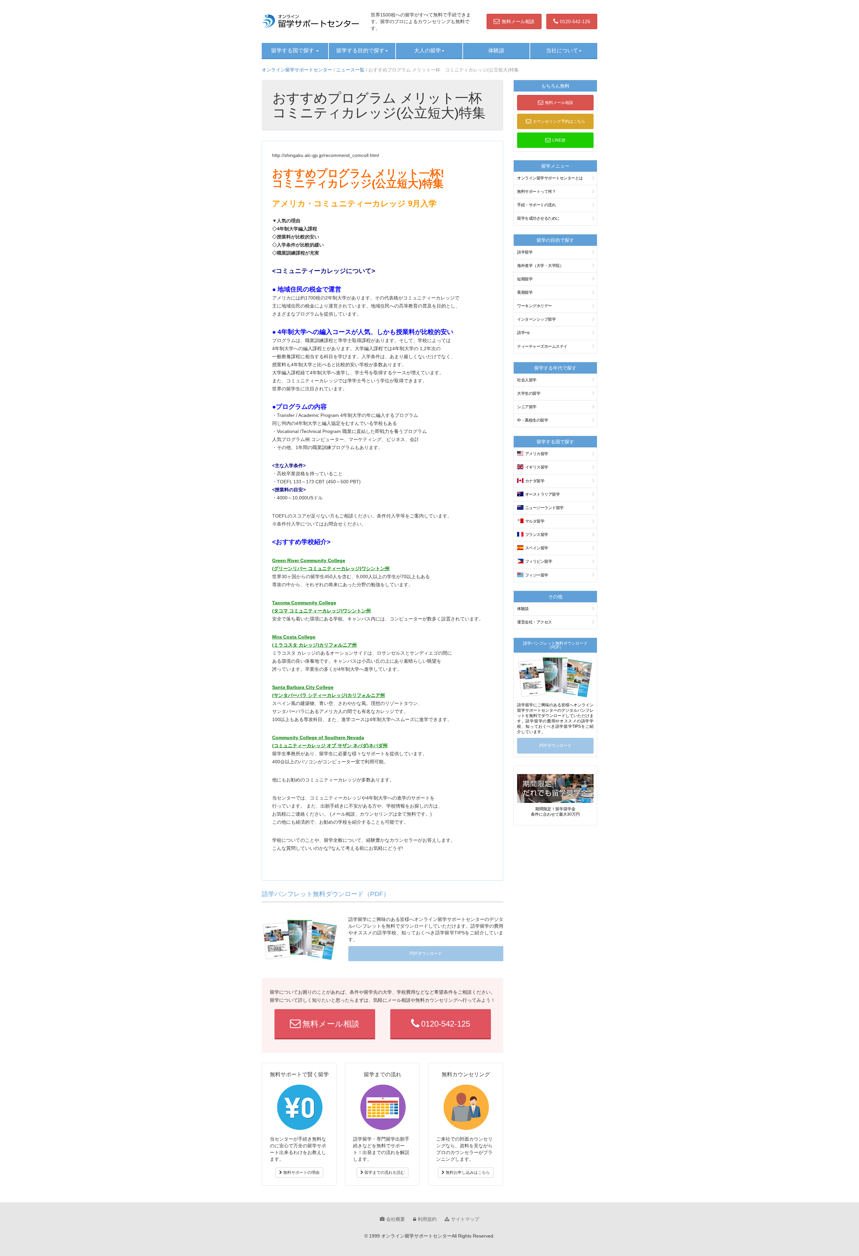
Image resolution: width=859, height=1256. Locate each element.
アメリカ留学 (536, 453)
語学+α (523, 332)
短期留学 (525, 279)
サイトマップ (465, 1219)
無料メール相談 (518, 21)
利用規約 (427, 1219)
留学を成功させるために (538, 218)
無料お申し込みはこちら (467, 1172)
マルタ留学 (535, 521)
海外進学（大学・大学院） (540, 265)
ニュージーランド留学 (544, 507)
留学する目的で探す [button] (360, 50)
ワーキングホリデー (534, 306)
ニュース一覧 (350, 69)
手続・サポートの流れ (536, 205)
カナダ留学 (535, 481)
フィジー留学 (536, 575)
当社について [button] (562, 50)
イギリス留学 (536, 467)
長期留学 (525, 292)
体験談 (496, 50)
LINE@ (558, 140)
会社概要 (395, 1219)
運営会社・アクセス (534, 622)
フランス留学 (536, 534)
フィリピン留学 (538, 561)
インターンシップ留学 (536, 319)
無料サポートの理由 (300, 1172)
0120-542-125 (575, 21)
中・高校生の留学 (532, 420)
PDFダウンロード (426, 953)
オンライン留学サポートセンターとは (550, 178)
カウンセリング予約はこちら (559, 121)
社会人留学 (527, 380)
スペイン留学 (536, 548)
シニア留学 (527, 406)
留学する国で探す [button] (293, 50)
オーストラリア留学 (542, 494)
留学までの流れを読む (384, 1172)
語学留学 (525, 252)
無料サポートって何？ (536, 191)
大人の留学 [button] (427, 50)
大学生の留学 (528, 393)
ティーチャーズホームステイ (542, 346)
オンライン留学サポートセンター (297, 69)
